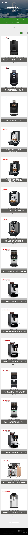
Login (24, 1)
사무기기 (7, 22)
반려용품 (12, 22)
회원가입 (19, 531)
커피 (21, 22)
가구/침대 (23, 19)
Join (22, 1)
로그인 (21, 531)
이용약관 (19, 530)
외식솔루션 (17, 22)
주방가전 (14, 19)
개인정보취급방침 (22, 530)
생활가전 (4, 19)
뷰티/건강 (18, 19)
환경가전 (9, 19)
